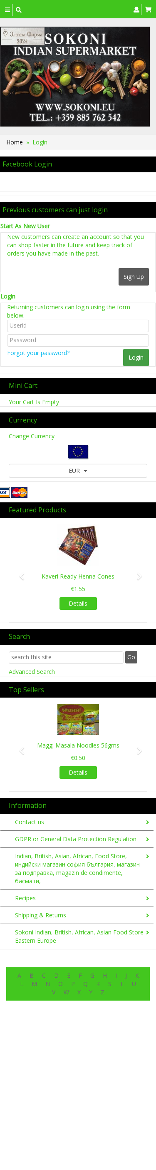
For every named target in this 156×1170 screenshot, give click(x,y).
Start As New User (25, 226)
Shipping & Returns (40, 915)
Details (78, 603)
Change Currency (31, 436)
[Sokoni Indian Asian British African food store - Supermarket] (75, 77)
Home (14, 142)
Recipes (25, 898)
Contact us (29, 822)
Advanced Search (32, 672)
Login (7, 296)
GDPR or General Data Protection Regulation (75, 839)
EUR (75, 470)
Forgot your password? (38, 353)
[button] (19, 572)
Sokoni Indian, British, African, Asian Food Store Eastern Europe (79, 936)
